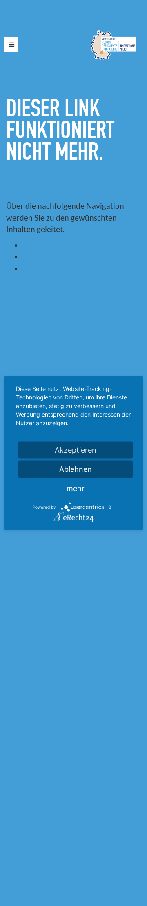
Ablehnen (75, 469)
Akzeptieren (75, 450)
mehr (76, 488)
